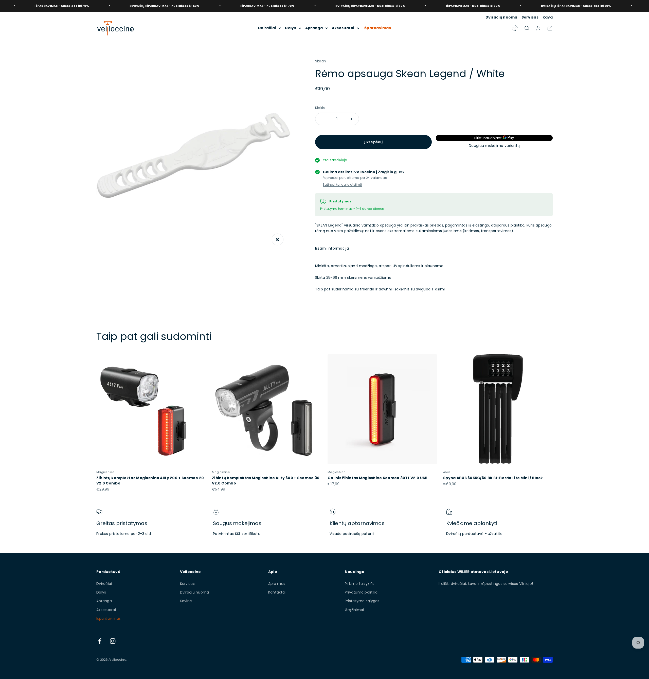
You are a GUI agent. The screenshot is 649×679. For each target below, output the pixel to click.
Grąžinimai (354, 609)
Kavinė (186, 600)
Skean (320, 61)
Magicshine (105, 472)
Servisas (529, 17)
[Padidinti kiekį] (351, 119)
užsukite (495, 533)
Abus (446, 472)
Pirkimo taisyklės (360, 583)
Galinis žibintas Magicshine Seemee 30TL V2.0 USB (377, 477)
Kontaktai (277, 592)
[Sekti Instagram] (112, 641)
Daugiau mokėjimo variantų (494, 145)
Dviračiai (267, 27)
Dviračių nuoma (501, 17)
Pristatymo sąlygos (362, 600)
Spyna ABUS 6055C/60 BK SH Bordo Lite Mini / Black (493, 477)
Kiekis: (320, 107)
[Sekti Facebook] (99, 641)
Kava (548, 17)
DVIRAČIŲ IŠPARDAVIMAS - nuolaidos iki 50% (128, 6)
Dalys (290, 27)
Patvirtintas (223, 533)
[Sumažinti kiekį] (322, 119)
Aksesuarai (343, 27)
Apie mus (276, 583)
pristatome (119, 533)
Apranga (314, 27)
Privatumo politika (361, 592)
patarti (368, 533)
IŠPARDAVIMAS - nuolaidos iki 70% (231, 6)
